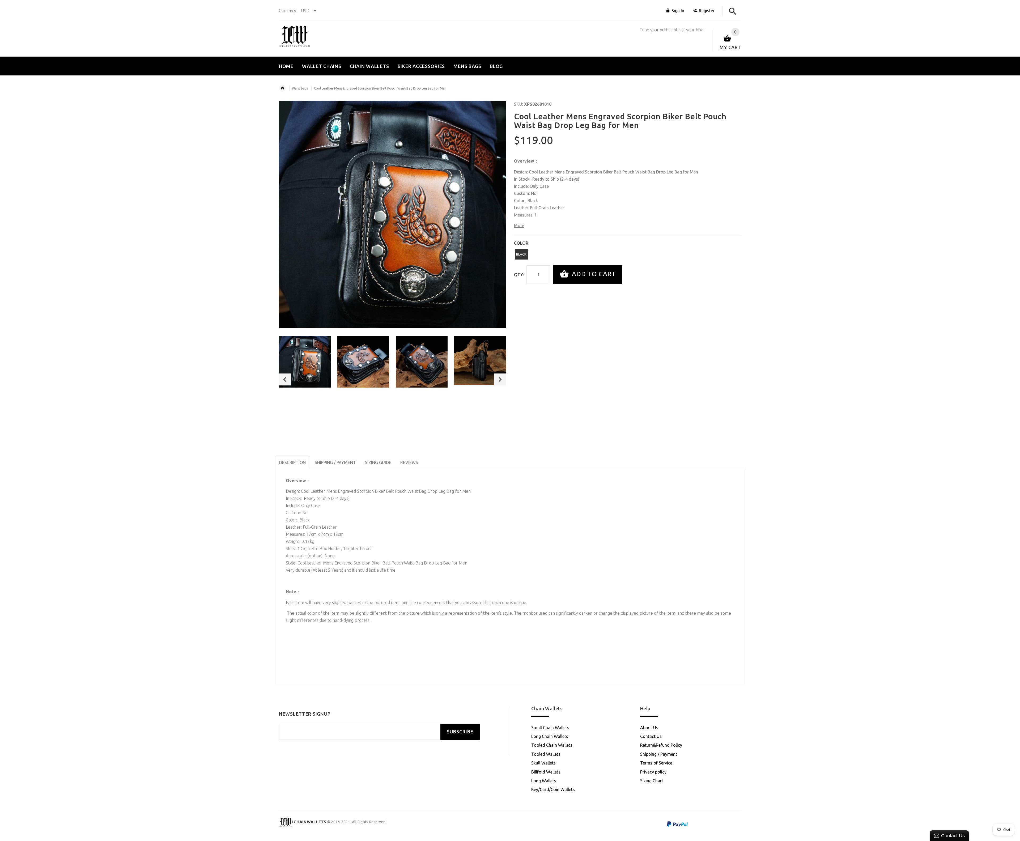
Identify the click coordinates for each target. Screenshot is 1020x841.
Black (521, 254)
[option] (305, 362)
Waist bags (300, 88)
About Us (649, 727)
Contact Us (651, 736)
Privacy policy (653, 772)
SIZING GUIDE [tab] (378, 462)
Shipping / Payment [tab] (335, 462)
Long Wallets (543, 780)
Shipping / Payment (658, 754)
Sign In (678, 10)
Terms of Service (656, 763)
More (519, 225)
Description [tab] (292, 462)
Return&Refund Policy (661, 745)
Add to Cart (593, 274)
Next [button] (500, 379)
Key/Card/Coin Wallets (553, 789)
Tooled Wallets (545, 754)
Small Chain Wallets (550, 727)
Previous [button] (285, 379)
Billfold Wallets (545, 772)
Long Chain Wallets (549, 736)
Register (707, 10)
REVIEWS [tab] (409, 462)
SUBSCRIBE (460, 731)
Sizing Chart (651, 780)
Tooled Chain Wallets (551, 745)
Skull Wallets (543, 763)
